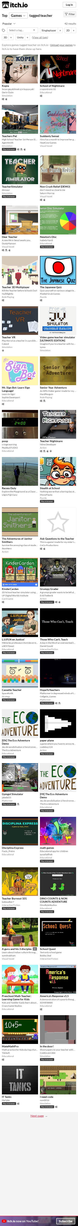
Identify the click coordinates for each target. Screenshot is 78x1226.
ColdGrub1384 (47, 1052)
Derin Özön (8, 92)
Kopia (5, 85)
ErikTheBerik (46, 595)
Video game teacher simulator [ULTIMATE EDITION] (57, 339)
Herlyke (6, 1100)
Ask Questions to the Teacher (57, 538)
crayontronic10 (48, 89)
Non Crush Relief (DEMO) (55, 186)
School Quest (48, 949)
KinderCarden (10, 588)
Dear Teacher (9, 236)
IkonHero (7, 548)
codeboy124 (46, 747)
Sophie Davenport (11, 397)
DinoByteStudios (48, 905)
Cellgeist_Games (48, 696)
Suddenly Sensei (49, 136)
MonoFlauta (46, 494)
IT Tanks (6, 1096)
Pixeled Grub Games (50, 293)
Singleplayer (49, 30)
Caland (5, 343)
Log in (69, 4)
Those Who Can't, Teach (54, 639)
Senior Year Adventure (53, 387)
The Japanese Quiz (51, 287)
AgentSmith (7, 142)
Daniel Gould (46, 646)
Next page (37, 1115)
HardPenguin (46, 394)
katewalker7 (8, 901)
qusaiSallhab (46, 854)
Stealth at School (50, 488)
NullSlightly (7, 293)
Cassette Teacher (12, 689)
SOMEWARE (46, 1002)
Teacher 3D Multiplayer (16, 287)
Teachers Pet (9, 136)
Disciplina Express (12, 847)
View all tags (40, 37)
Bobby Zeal (45, 955)
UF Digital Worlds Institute (15, 595)
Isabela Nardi (46, 240)
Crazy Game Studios (12, 1005)
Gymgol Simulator (12, 794)
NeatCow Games (48, 142)
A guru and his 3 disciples (17, 949)
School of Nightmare (52, 85)
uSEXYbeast (8, 646)
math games (47, 847)
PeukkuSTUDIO (10, 447)
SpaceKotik (7, 693)
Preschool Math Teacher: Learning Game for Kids (16, 997)
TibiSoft (6, 1052)
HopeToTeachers (50, 689)
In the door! (47, 1046)
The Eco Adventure (11, 750)
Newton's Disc (48, 236)
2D (68, 30)
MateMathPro (10, 1046)
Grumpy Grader (49, 588)
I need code (46, 1096)
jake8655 (6, 797)
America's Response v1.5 (54, 996)
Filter (72, 14)
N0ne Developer (48, 444)
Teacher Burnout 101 (14, 898)
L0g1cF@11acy (9, 494)
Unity (20, 37)
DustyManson (9, 243)
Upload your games (61, 45)
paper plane (47, 740)
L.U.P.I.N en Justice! (13, 639)
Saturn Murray (47, 193)
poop (5, 441)
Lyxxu (43, 347)
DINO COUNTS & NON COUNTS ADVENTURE (53, 900)
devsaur (6, 190)
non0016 (44, 1100)
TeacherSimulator (12, 186)
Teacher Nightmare (51, 441)
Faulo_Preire (8, 851)
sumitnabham (9, 955)
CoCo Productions (49, 545)
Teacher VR (8, 337)
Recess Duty (9, 488)
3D (5, 37)
